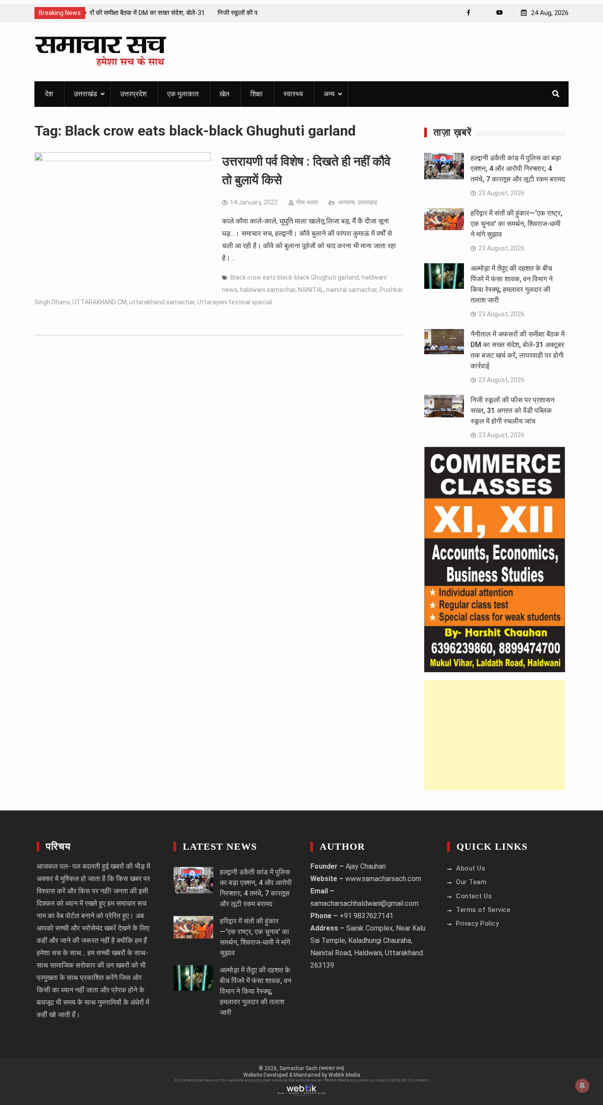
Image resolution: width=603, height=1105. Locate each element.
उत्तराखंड (85, 94)
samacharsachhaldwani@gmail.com (364, 903)
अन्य (329, 94)
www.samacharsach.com (383, 878)
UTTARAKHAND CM (99, 302)
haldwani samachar (267, 289)
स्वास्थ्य (293, 94)
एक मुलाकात (183, 94)
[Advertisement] (494, 735)
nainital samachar (351, 289)
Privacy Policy (477, 923)
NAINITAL (311, 289)
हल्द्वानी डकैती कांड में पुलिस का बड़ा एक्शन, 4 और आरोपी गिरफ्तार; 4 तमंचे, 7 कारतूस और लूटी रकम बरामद (518, 168)
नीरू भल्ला (307, 202)
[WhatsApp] (484, 12)
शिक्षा (256, 94)
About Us (470, 868)
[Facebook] (468, 12)
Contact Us (474, 896)
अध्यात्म (346, 202)
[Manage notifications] (582, 1086)
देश (49, 94)
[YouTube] (499, 12)
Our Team (471, 882)
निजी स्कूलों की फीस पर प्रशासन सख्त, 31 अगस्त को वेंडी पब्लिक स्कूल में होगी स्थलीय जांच (512, 410)
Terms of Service (483, 910)
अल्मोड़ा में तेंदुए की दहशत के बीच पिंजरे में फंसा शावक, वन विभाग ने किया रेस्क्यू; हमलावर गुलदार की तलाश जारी (255, 991)
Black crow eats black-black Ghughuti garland (294, 277)
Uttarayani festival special (234, 302)
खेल (224, 94)
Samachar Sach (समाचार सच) (311, 1068)
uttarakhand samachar (162, 302)
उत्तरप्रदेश (133, 94)
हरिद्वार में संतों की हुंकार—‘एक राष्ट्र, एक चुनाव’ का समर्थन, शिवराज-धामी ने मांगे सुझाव (516, 223)
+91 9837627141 (366, 916)
